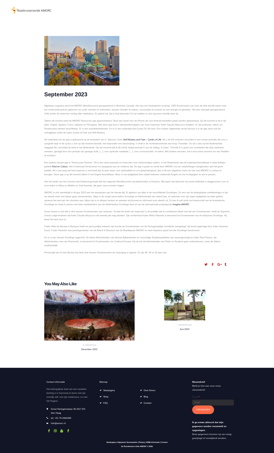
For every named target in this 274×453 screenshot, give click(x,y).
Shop (105, 396)
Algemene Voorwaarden (127, 442)
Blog (146, 396)
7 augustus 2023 (184, 325)
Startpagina (109, 390)
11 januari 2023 (89, 345)
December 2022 (89, 349)
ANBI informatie (153, 442)
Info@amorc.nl (58, 423)
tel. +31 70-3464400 (61, 418)
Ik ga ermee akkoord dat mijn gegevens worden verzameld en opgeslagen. (209, 426)
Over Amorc (150, 390)
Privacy (142, 442)
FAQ (105, 403)
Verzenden (203, 409)
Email (196, 397)
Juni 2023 (184, 329)
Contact (147, 403)
